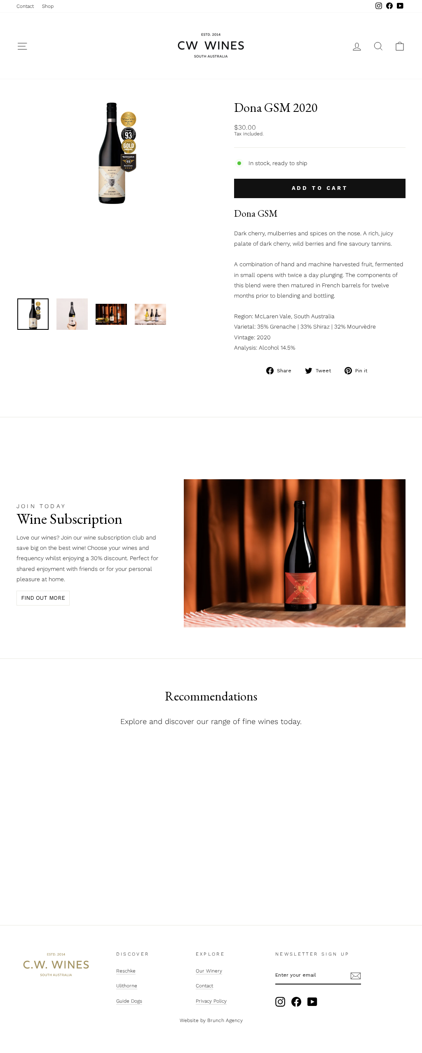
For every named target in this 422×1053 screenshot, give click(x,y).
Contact (25, 6)
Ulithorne (126, 986)
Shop (48, 6)
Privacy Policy (211, 1001)
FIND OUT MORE (43, 598)
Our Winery (209, 971)
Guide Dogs (129, 1001)
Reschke (126, 971)
